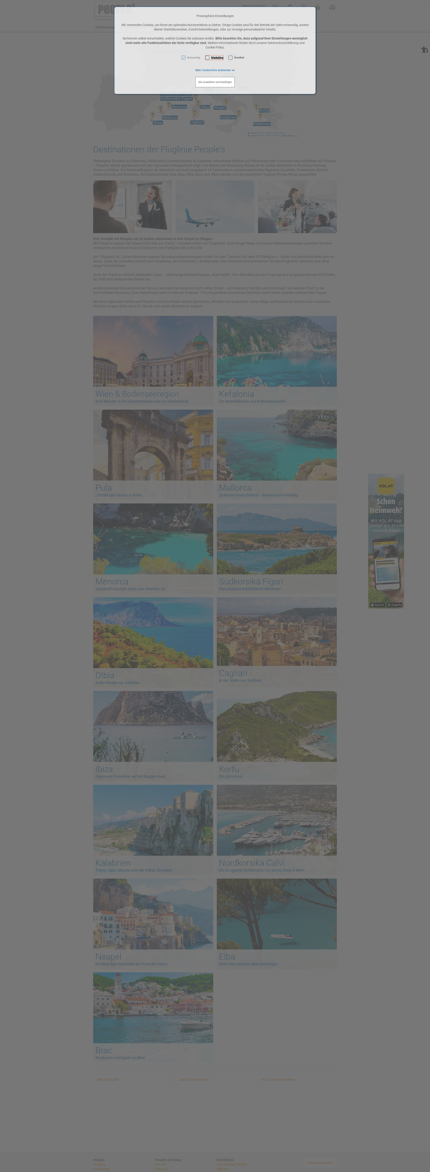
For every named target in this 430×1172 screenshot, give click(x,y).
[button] (215, 70)
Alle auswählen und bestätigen (215, 82)
